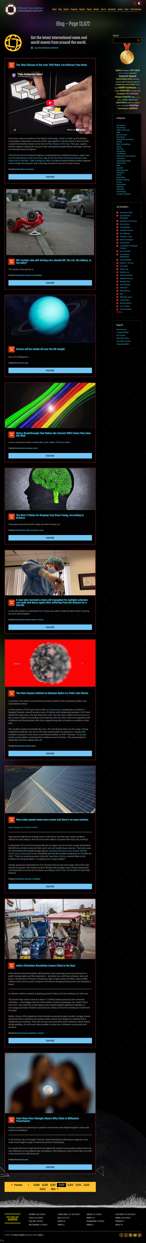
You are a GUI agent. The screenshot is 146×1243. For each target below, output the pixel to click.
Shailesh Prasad (126, 230)
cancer (124, 82)
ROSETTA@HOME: (34, 1224)
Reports (82, 9)
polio (44, 729)
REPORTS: (60, 1221)
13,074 (78, 1185)
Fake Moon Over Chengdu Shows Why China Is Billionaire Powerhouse (47, 1119)
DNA (118, 132)
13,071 (53, 1185)
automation (121, 163)
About (54, 9)
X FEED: (31, 1217)
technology (133, 105)
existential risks (120, 85)
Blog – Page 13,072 (73, 24)
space (26, 363)
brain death (118, 82)
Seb (121, 294)
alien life (119, 149)
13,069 (36, 1185)
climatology (121, 191)
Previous (18, 1185)
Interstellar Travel (135, 91)
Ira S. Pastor (125, 306)
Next (53, 1189)
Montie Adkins (125, 303)
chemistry (120, 189)
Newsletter (112, 9)
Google (116, 88)
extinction (127, 84)
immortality (125, 90)
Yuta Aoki (124, 266)
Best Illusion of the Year (59, 144)
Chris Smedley (125, 309)
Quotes (120, 9)
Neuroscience (137, 97)
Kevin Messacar (53, 709)
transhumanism (123, 109)
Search (138, 40)
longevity (126, 96)
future (132, 84)
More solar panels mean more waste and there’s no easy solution (52, 820)
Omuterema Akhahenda (124, 255)
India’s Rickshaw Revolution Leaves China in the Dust (45, 965)
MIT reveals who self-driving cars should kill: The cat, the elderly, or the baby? (53, 261)
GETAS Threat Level (12, 1219)
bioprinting (120, 177)
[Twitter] (126, 1235)
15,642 (43, 1189)
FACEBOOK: (32, 1214)
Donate (96, 9)
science (41, 530)
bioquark (123, 76)
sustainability (36, 879)
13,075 (86, 1185)
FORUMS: (89, 1224)
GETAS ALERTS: (119, 1214)
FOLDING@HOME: (92, 1221)
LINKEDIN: (89, 1214)
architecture (121, 154)
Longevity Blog (122, 332)
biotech (132, 76)
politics (119, 100)
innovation (29, 448)
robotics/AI (29, 275)
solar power (28, 879)
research (129, 103)
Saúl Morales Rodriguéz (125, 217)
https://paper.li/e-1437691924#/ (23, 827)
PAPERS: (60, 1224)
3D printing (120, 125)
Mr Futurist (120, 335)
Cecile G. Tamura (127, 263)
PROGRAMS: (118, 1221)
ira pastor (121, 93)
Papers (89, 9)
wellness (133, 108)
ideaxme (117, 91)
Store (127, 9)
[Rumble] (139, 1235)
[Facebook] (121, 1235)
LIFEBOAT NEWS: (62, 1214)
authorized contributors (49, 48)
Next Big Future (122, 338)
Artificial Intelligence (124, 73)
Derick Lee (18, 1033)
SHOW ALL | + (119, 312)
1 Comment (40, 619)
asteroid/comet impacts (126, 156)
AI (122, 71)
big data (119, 168)
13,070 (45, 1185)
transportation (37, 275)
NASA (133, 97)
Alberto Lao (124, 272)
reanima (125, 100)
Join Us (103, 9)
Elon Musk (120, 137)
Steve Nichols (19, 879)
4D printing (120, 128)
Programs (73, 9)
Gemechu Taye (126, 236)
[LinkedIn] (130, 1235)
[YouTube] (135, 1235)
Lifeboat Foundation (19, 1235)
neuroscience (30, 169)
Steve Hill (123, 288)
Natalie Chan (125, 281)
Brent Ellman (125, 291)
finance (24, 1033)
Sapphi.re (40, 1235)
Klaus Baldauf (125, 260)
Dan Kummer (125, 251)
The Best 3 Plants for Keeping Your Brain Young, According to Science (50, 516)
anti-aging (135, 70)
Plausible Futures (123, 341)
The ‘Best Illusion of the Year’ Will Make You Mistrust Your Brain (51, 65)
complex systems (123, 194)
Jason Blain (124, 300)
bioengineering (122, 170)
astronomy (120, 158)
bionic (118, 175)
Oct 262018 (11, 65)
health (28, 530)
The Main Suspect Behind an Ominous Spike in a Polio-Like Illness (52, 693)
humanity (139, 88)
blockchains (121, 184)
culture (135, 82)
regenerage (133, 100)
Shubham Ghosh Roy (128, 221)
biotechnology (121, 79)
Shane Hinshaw (126, 275)
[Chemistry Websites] (127, 54)
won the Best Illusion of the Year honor (25, 158)
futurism (137, 85)
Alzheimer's (126, 71)
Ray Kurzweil (121, 135)
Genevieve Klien (19, 169)
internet (35, 448)
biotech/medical (31, 619)
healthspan (131, 87)
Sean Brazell (125, 285)
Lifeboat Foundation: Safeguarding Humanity (24, 9)
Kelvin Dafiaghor (126, 240)
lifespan (118, 97)
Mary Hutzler (60, 856)
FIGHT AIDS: (32, 1221)
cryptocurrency (129, 82)
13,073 (70, 1185)
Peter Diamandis (123, 130)
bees (118, 165)
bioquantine (133, 73)
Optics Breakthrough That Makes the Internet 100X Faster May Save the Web (53, 434)
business (120, 187)
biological (120, 173)
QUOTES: (117, 1224)
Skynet (119, 142)
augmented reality (123, 161)
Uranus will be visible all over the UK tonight (40, 349)
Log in (36, 48)
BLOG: (59, 1217)
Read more (50, 177)
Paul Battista (125, 233)
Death (138, 82)
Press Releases (135, 9)
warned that (63, 845)
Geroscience (121, 329)
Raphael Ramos (126, 278)
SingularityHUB (122, 344)
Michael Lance (19, 363)
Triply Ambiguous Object (41, 160)
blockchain (136, 79)
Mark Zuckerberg (123, 144)
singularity (137, 103)
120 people (81, 734)
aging (118, 70)
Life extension (131, 93)
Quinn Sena (124, 224)
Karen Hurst (124, 243)
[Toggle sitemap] (134, 3)
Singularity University (124, 139)
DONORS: (89, 1217)
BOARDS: (118, 1217)
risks (133, 103)
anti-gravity (120, 151)
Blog (60, 9)
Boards (66, 9)
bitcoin (129, 79)
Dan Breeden (125, 227)
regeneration (121, 102)
